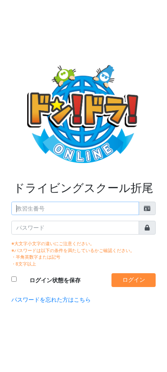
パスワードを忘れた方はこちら (51, 299)
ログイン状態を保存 (55, 280)
